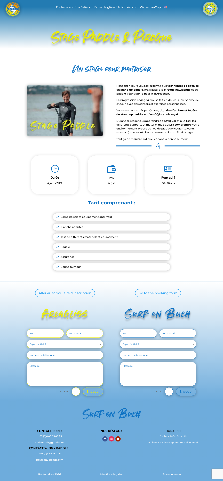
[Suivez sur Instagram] (111, 438)
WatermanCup (150, 7)
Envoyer (93, 391)
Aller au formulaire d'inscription (65, 293)
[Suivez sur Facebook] (105, 438)
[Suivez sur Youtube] (118, 438)
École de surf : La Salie (72, 7)
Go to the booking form (158, 293)
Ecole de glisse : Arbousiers (113, 7)
